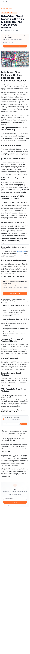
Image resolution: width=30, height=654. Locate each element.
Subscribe (23, 423)
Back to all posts (7, 8)
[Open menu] (28, 2)
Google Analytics (21, 251)
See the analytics (14, 46)
